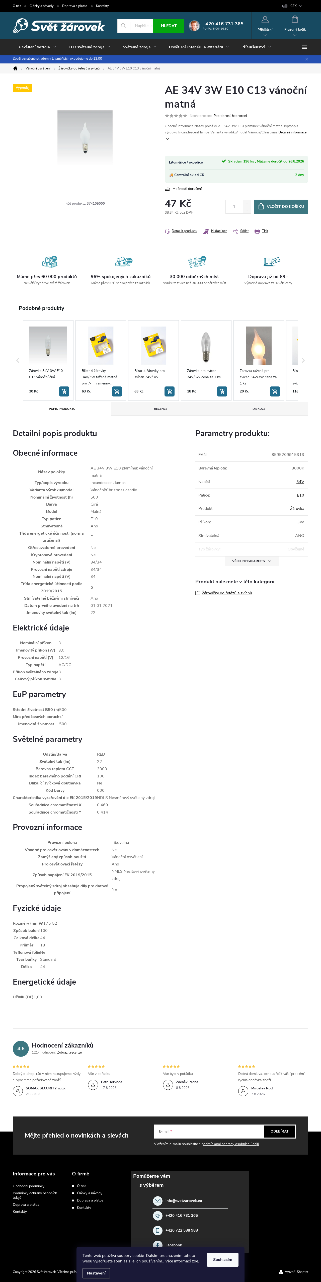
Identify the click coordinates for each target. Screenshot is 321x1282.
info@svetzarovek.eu (184, 1200)
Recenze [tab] (160, 409)
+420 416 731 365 (182, 1215)
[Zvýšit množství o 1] (247, 203)
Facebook (174, 1245)
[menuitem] (38, 47)
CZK (293, 6)
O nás (17, 6)
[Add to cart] (64, 391)
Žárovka (297, 508)
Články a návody (42, 6)
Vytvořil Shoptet (296, 1272)
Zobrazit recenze (69, 1052)
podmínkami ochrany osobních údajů (230, 1144)
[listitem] (48, 360)
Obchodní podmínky (28, 1186)
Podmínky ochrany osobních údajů (35, 1195)
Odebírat (280, 1131)
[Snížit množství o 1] (247, 210)
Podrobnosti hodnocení (230, 116)
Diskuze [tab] (259, 409)
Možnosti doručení (187, 188)
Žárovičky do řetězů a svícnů (227, 593)
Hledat (169, 26)
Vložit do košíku (285, 206)
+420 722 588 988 (182, 1230)
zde (195, 1261)
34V (300, 482)
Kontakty (102, 6)
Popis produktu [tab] (62, 409)
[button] (18, 360)
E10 (300, 495)
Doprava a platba (75, 6)
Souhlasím (222, 1259)
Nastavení (96, 1273)
